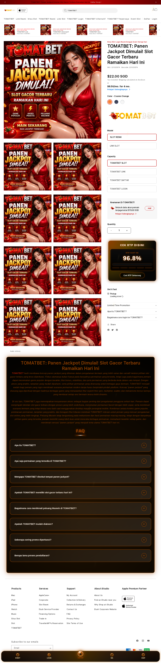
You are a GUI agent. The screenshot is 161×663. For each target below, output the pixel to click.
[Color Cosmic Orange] (109, 101)
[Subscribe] (50, 648)
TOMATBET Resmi (47, 19)
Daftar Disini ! (96, 2)
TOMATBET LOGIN (118, 189)
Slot (13, 623)
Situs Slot (32, 19)
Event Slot (135, 19)
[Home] (9, 10)
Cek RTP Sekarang (132, 275)
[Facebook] (109, 330)
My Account (72, 595)
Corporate (43, 600)
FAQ (68, 614)
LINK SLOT (115, 146)
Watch (14, 609)
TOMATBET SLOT (118, 163)
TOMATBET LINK (118, 171)
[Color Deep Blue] (116, 102)
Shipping (122, 80)
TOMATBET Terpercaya (118, 19)
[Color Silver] (122, 102)
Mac (13, 595)
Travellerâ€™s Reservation (51, 623)
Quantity (111, 224)
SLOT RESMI (116, 137)
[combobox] (90, 10)
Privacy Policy (73, 619)
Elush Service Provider (49, 609)
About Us (98, 595)
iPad (13, 600)
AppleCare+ (44, 595)
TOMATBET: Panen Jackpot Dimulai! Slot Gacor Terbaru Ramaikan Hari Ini (66, 2)
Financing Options (47, 614)
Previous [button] (5, 2)
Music (13, 614)
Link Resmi (21, 19)
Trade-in (43, 619)
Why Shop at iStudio (103, 605)
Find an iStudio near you (105, 600)
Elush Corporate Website (105, 609)
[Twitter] (113, 330)
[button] (9, 19)
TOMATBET (9, 19)
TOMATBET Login (75, 19)
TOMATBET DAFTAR (119, 180)
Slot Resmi (43, 605)
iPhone (14, 605)
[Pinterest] (117, 330)
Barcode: (125, 67)
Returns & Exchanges (76, 605)
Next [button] (156, 2)
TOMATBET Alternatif (95, 19)
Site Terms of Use (75, 623)
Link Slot (61, 19)
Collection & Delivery (76, 600)
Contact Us (72, 609)
